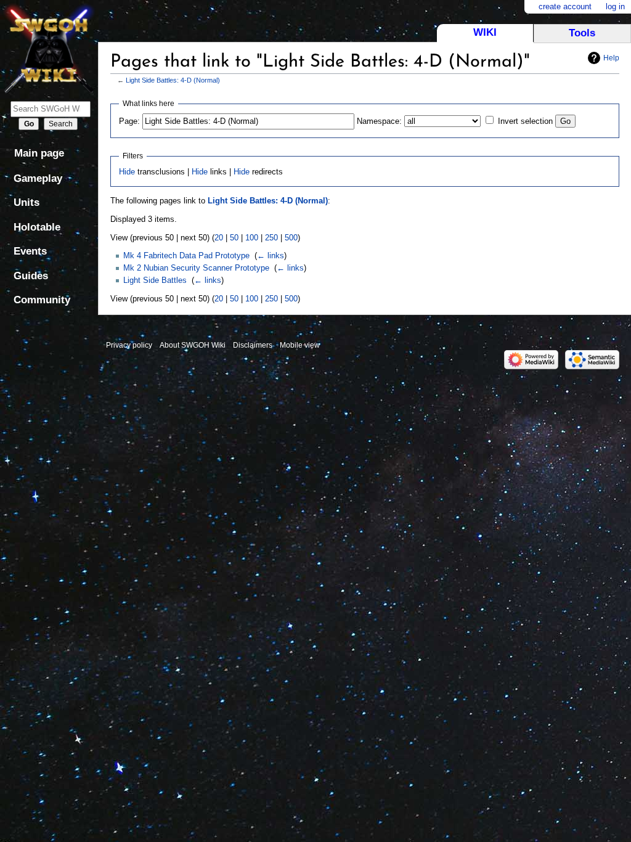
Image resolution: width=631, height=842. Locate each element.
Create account (565, 6)
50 (234, 237)
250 (271, 237)
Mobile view (300, 345)
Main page (39, 153)
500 (291, 237)
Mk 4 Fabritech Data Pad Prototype (186, 255)
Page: (129, 121)
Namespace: (379, 121)
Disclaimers (252, 345)
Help (611, 58)
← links (270, 255)
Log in (615, 6)
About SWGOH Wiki (193, 345)
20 (218, 237)
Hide (127, 171)
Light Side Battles (155, 280)
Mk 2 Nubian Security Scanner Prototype (196, 267)
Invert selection (525, 121)
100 (251, 237)
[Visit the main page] (49, 48)
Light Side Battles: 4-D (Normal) (173, 80)
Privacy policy (129, 345)
